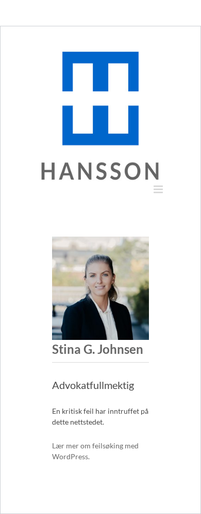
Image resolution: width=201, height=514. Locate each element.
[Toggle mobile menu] (159, 189)
